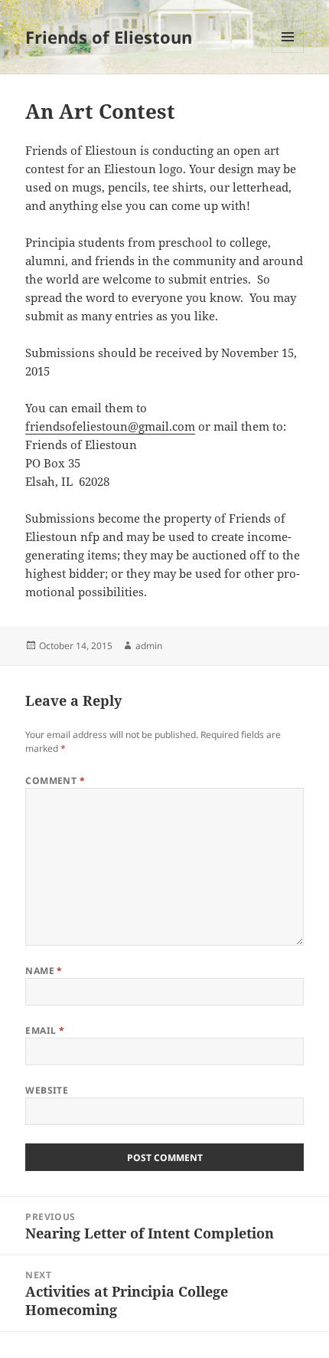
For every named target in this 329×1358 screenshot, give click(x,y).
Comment (55, 780)
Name (44, 970)
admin (148, 645)
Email (44, 1030)
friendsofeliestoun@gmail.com (110, 426)
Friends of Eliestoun (108, 36)
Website (46, 1090)
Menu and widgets (288, 52)
